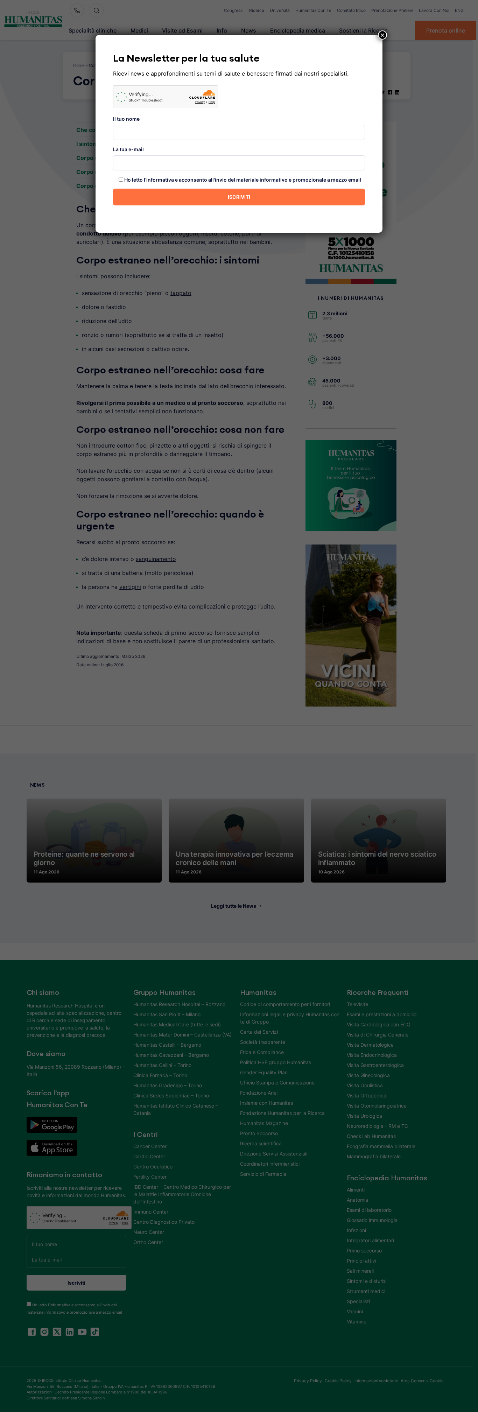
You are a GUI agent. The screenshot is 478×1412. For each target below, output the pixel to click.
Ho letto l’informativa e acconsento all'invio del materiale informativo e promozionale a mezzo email (242, 180)
